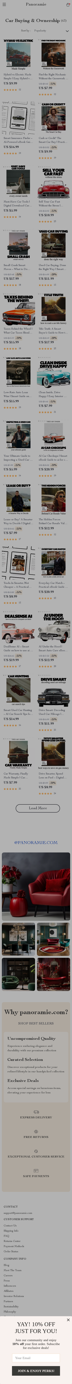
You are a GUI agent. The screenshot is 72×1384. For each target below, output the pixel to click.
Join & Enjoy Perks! (36, 1371)
